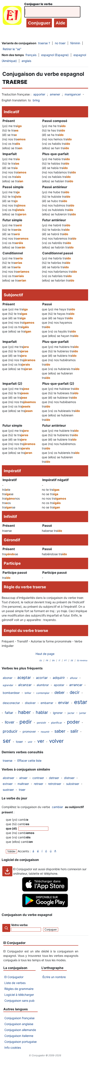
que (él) (12, 828)
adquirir (59, 678)
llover (9, 722)
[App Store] (45, 891)
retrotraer (54, 784)
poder (73, 722)
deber (59, 692)
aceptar (24, 677)
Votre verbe (19, 925)
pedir (25, 722)
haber (24, 712)
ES (41, 660)
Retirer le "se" (12, 49)
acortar (42, 678)
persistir (41, 722)
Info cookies (12, 1047)
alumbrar (43, 685)
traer (22, 789)
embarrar (47, 703)
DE (72, 660)
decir (75, 692)
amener (55, 94)
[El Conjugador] (12, 16)
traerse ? (44, 43)
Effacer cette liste (29, 760)
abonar (7, 678)
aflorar (73, 678)
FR (47, 660)
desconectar (11, 703)
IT (59, 660)
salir (74, 731)
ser (7, 740)
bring (36, 100)
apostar (59, 685)
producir (10, 731)
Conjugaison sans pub (19, 1000)
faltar (9, 712)
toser (19, 741)
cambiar (57, 807)
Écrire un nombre (54, 977)
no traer (60, 43)
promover (29, 731)
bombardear (11, 692)
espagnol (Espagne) (55, 55)
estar (80, 702)
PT (65, 660)
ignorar (58, 712)
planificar (56, 722)
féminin (75, 43)
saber (59, 731)
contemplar (42, 692)
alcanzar (25, 685)
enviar (63, 702)
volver (56, 741)
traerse (7, 760)
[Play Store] (45, 906)
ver (40, 741)
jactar (71, 712)
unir (30, 741)
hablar (42, 712)
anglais (26, 61)
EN (53, 660)
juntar (82, 712)
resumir (45, 731)
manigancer (73, 94)
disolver (30, 703)
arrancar (75, 685)
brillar (28, 692)
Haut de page (45, 653)
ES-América (82, 660)
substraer (72, 784)
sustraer (8, 789)
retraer (38, 784)
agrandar (8, 685)
